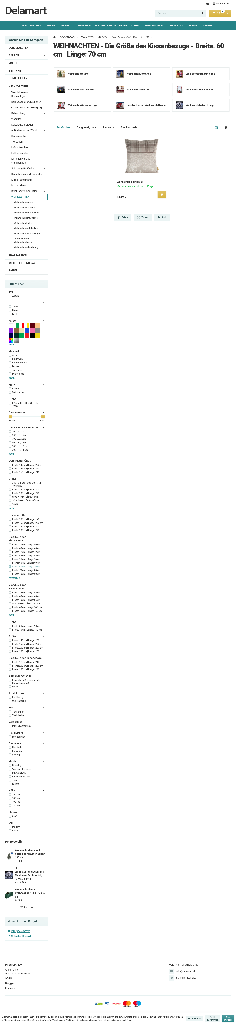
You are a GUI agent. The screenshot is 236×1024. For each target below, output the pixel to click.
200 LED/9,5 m (19, 446)
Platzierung (16, 732)
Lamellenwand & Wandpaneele (20, 160)
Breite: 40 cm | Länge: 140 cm (27, 607)
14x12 (15, 504)
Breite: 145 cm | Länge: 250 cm (27, 468)
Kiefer (15, 310)
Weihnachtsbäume (23, 202)
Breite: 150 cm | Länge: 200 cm (27, 489)
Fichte (15, 314)
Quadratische (19, 701)
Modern (16, 827)
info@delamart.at (20, 931)
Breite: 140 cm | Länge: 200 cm (27, 640)
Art (11, 302)
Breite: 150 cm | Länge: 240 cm (27, 472)
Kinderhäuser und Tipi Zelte (26, 174)
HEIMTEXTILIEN (103, 25)
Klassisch (17, 747)
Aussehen (15, 743)
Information (13, 964)
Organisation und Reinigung (26, 107)
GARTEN (50, 25)
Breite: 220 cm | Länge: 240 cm (27, 669)
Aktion (15, 296)
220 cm (16, 805)
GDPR (8, 978)
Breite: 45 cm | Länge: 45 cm (26, 555)
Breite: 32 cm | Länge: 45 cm (26, 592)
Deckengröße (17, 515)
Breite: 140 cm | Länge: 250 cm (27, 465)
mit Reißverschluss (21, 726)
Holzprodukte (18, 185)
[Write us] (171, 978)
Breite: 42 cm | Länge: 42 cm (26, 552)
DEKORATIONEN (129, 25)
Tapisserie (17, 370)
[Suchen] (202, 13)
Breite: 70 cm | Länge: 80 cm (26, 570)
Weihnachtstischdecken (26, 228)
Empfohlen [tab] (63, 127)
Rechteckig (17, 697)
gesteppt (16, 754)
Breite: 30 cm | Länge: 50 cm (26, 544)
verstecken (14, 578)
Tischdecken (18, 715)
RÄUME (207, 25)
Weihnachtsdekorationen (26, 212)
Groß (14, 816)
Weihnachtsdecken (23, 223)
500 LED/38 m (19, 442)
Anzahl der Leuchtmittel (23, 427)
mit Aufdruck (19, 773)
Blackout (14, 812)
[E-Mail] (208, 3)
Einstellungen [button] (195, 1018)
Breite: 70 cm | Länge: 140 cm (27, 629)
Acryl (14, 355)
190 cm (16, 802)
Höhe (12, 790)
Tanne (15, 306)
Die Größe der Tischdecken (17, 586)
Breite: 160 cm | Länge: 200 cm (27, 526)
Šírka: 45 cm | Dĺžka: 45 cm (25, 496)
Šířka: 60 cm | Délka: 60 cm (25, 500)
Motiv (12, 384)
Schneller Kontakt (21, 936)
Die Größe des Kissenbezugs (17, 538)
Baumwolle (18, 359)
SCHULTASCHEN (31, 25)
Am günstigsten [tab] (86, 127)
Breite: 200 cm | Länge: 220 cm (27, 493)
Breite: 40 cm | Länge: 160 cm (27, 611)
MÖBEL (65, 25)
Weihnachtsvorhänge (24, 207)
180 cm (16, 798)
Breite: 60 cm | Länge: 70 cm (26, 566)
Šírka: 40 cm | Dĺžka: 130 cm (26, 603)
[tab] (216, 127)
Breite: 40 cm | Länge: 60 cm (26, 574)
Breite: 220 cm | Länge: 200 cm (27, 651)
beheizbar (17, 751)
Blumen (16, 388)
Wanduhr (16, 118)
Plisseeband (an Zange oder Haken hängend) (26, 681)
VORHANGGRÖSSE (20, 460)
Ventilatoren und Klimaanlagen (20, 94)
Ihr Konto (221, 3)
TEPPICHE (82, 25)
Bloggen (9, 983)
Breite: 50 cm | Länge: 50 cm (26, 559)
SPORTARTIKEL (154, 25)
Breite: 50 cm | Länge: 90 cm (26, 626)
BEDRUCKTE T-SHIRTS (24, 191)
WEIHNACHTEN (20, 196)
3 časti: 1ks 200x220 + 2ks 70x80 (25, 404)
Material (14, 351)
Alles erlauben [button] (228, 1018)
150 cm (16, 794)
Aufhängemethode (20, 676)
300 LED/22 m (19, 439)
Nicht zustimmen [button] (213, 1018)
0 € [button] (220, 13)
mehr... (12, 344)
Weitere (24, 907)
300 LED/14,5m (20, 450)
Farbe (12, 320)
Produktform (17, 693)
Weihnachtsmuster (21, 769)
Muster (13, 761)
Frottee (16, 366)
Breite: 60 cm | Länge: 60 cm (26, 563)
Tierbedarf (17, 141)
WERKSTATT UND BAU (183, 25)
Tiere (14, 780)
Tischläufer (18, 711)
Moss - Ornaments (21, 179)
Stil (11, 822)
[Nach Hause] (54, 37)
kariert (15, 784)
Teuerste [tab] (108, 127)
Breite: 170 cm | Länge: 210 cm (27, 662)
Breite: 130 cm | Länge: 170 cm (27, 519)
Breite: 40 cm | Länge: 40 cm (26, 548)
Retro (15, 830)
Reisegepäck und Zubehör (26, 101)
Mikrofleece (18, 373)
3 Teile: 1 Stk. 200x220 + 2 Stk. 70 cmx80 (27, 484)
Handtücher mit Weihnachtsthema (23, 240)
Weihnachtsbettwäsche (26, 218)
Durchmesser (17, 412)
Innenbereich (18, 736)
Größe (12, 399)
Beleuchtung (18, 113)
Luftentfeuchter (20, 147)
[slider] (10, 416)
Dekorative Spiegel (22, 124)
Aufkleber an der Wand (24, 130)
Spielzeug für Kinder (22, 168)
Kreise (15, 686)
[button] (227, 13)
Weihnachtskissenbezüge (27, 233)
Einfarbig (16, 765)
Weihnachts (18, 392)
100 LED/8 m (18, 431)
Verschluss (15, 722)
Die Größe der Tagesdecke (25, 658)
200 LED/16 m (19, 435)
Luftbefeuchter (19, 153)
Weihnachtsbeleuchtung (26, 247)
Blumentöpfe (18, 136)
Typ (11, 291)
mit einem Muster (21, 776)
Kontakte (10, 988)
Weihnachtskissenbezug (130, 181)
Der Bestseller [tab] (130, 127)
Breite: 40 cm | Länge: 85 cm (26, 600)
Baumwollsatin (19, 362)
